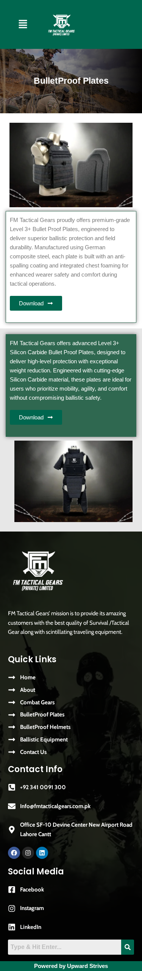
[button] (23, 24)
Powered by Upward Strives (71, 966)
